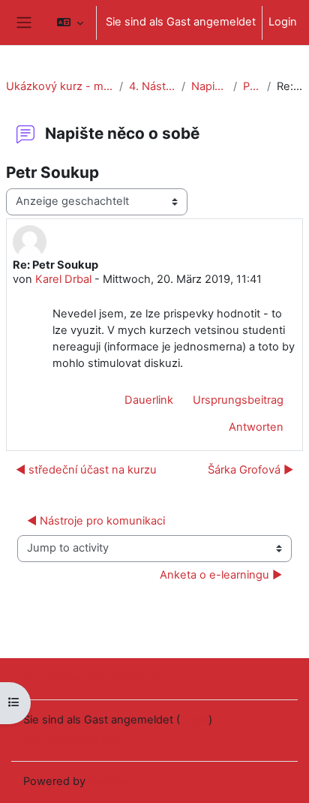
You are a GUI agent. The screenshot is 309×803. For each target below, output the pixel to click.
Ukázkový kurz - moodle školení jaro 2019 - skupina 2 (59, 86)
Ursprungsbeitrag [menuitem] (238, 400)
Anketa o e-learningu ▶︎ (221, 575)
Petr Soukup (252, 86)
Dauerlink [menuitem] (148, 400)
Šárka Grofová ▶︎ (250, 470)
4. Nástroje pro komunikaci (152, 86)
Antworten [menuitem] (256, 427)
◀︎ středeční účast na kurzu (86, 470)
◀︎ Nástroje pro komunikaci (96, 521)
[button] (70, 22)
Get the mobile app (72, 738)
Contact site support (96, 677)
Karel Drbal (63, 279)
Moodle (108, 781)
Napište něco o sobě (208, 86)
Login (282, 22)
